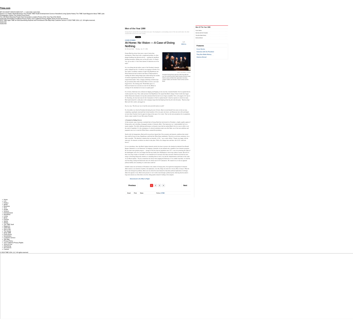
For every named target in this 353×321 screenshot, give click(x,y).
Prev (179, 42)
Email (129, 193)
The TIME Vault (9, 224)
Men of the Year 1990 (135, 28)
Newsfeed (7, 214)
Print (135, 193)
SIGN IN (13, 12)
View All (183, 44)
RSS (1, 20)
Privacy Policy (26, 18)
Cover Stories (130, 40)
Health (6, 209)
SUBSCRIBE (29, 12)
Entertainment (8, 213)
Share (141, 193)
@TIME (163, 193)
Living (6, 216)
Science (6, 211)
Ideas (5, 218)
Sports (6, 221)
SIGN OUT (19, 12)
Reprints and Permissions (36, 20)
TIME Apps (7, 20)
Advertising (23, 20)
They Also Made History (201, 35)
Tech (5, 208)
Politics (6, 203)
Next (188, 42)
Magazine (7, 226)
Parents (6, 219)
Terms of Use (56, 18)
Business (7, 206)
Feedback (18, 18)
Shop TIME (7, 233)
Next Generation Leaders (29, 17)
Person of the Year (44, 17)
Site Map (48, 20)
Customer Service (60, 20)
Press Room (8, 234)
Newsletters (11, 18)
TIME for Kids (15, 20)
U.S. (5, 201)
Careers (6, 249)
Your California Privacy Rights (41, 18)
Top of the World (55, 17)
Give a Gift (7, 229)
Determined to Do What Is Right (140, 178)
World (6, 204)
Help (52, 20)
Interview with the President (202, 32)
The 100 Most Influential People (10, 17)
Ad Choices (64, 18)
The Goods (7, 231)
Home (6, 199)
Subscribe (3, 18)
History (6, 223)
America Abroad (199, 37)
